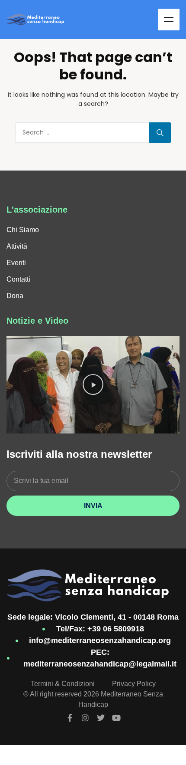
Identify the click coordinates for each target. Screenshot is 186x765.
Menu (169, 19)
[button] (93, 385)
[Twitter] (101, 718)
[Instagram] (85, 718)
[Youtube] (116, 718)
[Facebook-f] (69, 718)
